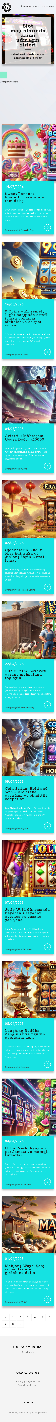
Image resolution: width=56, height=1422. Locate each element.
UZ (33, 6)
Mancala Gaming (28, 590)
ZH (42, 6)
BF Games (15, 102)
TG (39, 6)
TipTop (7, 108)
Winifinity (15, 108)
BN (47, 6)
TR (27, 6)
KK (36, 6)
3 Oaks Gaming (27, 707)
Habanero (9, 95)
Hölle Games (20, 95)
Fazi (22, 102)
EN (24, 6)
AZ (30, 6)
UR (53, 6)
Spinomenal (7, 88)
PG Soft (24, 1302)
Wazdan (24, 354)
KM (50, 6)
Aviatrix (24, 469)
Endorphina (21, 82)
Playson (16, 88)
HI (44, 6)
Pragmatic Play (9, 82)
